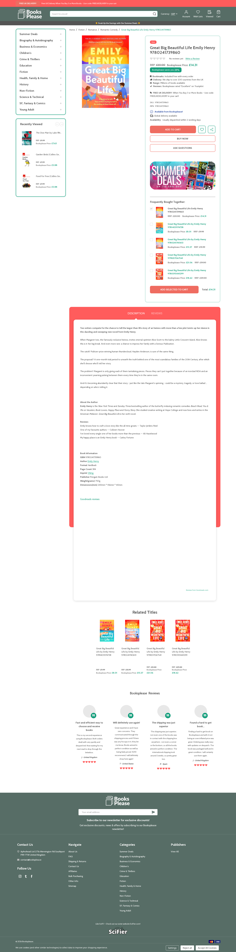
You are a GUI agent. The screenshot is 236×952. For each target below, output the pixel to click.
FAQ (70, 856)
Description (136, 313)
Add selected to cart (174, 289)
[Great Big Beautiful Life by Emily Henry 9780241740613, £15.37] (132, 631)
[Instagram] (20, 876)
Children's (25, 53)
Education (26, 65)
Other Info (73, 881)
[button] (183, 175)
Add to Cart (49, 150)
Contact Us (73, 866)
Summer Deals (29, 34)
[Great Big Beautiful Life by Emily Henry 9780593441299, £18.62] (183, 631)
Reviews (156, 313)
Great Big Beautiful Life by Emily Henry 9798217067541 (156, 651)
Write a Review (192, 58)
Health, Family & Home (34, 78)
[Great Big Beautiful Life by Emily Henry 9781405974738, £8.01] (107, 631)
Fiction (24, 71)
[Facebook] (31, 876)
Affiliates (72, 871)
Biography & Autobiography (36, 40)
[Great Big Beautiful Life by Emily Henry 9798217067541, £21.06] (157, 631)
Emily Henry (93, 461)
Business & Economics (33, 46)
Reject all (187, 947)
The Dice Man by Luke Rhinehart (51, 132)
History (24, 84)
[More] (60, 34)
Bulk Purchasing (75, 876)
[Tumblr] (26, 876)
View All (175, 851)
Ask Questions (182, 147)
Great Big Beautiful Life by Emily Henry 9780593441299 (181, 651)
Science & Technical (32, 97)
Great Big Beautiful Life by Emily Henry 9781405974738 (105, 651)
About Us (72, 851)
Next (62, 124)
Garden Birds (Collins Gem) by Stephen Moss (57, 154)
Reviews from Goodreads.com (197, 590)
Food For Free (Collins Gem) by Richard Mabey (57, 176)
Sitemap (72, 886)
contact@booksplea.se (30, 859)
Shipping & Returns (77, 861)
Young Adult (27, 109)
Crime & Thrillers (30, 59)
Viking (90, 473)
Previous (57, 124)
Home (72, 29)
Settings (172, 947)
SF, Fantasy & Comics (32, 103)
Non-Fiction (27, 90)
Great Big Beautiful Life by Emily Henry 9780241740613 (130, 651)
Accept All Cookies (207, 947)
